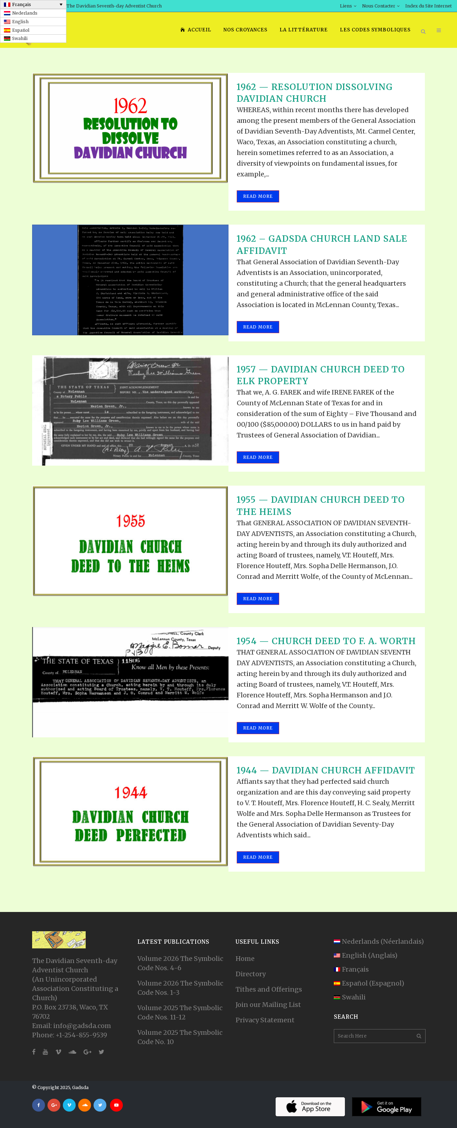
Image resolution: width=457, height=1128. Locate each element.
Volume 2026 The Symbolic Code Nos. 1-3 (180, 988)
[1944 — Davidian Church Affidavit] (130, 811)
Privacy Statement (265, 1020)
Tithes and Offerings (269, 989)
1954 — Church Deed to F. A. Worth (326, 641)
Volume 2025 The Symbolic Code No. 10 (179, 1037)
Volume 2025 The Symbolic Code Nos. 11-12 (179, 1012)
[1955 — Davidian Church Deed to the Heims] (130, 541)
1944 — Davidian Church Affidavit (326, 770)
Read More (258, 196)
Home (245, 958)
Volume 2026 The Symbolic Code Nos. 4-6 (180, 963)
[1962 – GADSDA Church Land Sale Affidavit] (130, 280)
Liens (346, 6)
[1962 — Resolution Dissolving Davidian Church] (130, 128)
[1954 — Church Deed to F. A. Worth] (130, 682)
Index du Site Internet (428, 6)
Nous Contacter (378, 6)
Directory (251, 974)
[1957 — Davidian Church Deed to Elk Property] (130, 410)
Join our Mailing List (268, 1005)
